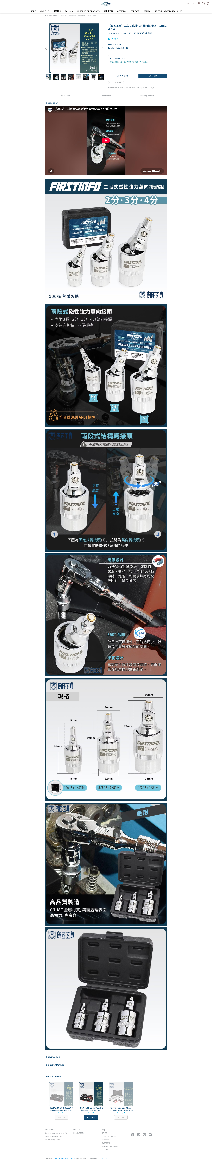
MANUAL (147, 11)
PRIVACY (105, 1150)
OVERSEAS (121, 11)
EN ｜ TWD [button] (191, 4)
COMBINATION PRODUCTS (88, 11)
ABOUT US (44, 11)
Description (65, 95)
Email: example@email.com (55, 1136)
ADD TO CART (122, 76)
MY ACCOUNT (107, 1140)
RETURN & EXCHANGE (110, 1146)
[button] (102, 48)
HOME (33, 11)
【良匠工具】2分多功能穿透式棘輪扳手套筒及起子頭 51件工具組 (61, 1109)
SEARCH (105, 1133)
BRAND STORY (78, 1133)
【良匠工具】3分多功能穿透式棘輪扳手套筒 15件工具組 (91, 1109)
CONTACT (135, 11)
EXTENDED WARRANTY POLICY (168, 11)
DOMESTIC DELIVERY (109, 1136)
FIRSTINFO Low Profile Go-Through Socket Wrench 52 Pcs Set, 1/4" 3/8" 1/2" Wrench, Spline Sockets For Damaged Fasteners (121, 1109)
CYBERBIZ (103, 1158)
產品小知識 (108, 11)
